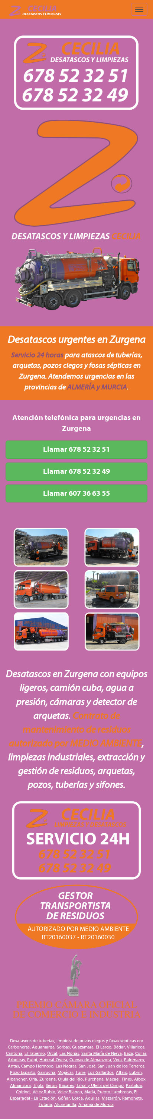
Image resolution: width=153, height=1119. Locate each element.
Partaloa (134, 1085)
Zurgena (47, 1079)
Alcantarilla (65, 1104)
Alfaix (121, 1072)
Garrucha (46, 1072)
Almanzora (20, 1085)
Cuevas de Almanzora (90, 1059)
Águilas (92, 1098)
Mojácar (65, 1072)
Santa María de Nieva (101, 1053)
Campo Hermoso (37, 1066)
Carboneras (19, 1047)
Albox (140, 1079)
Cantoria (14, 1053)
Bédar (119, 1047)
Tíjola (38, 1085)
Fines (127, 1079)
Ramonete (132, 1098)
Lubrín (135, 1072)
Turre (80, 1072)
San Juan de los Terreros (121, 1066)
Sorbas (63, 1047)
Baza (128, 1053)
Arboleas (16, 1059)
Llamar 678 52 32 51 (76, 449)
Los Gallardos (101, 1072)
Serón (51, 1085)
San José (87, 1066)
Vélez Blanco (70, 1091)
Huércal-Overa (53, 1059)
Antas (13, 1066)
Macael (113, 1079)
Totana (45, 1104)
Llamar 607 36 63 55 (76, 493)
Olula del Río (70, 1079)
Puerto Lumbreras (114, 1091)
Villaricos (135, 1047)
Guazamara (83, 1047)
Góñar (64, 1098)
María (89, 1091)
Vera (117, 1059)
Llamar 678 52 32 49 (76, 471)
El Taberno (35, 1053)
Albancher (17, 1079)
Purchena (94, 1079)
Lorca (77, 1098)
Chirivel (23, 1091)
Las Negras (66, 1066)
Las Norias (69, 1053)
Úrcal (52, 1053)
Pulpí (32, 1059)
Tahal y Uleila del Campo (100, 1085)
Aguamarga (43, 1047)
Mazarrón (111, 1098)
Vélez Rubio (44, 1091)
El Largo (103, 1047)
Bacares (66, 1085)
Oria (33, 1079)
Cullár (140, 1053)
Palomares (134, 1059)
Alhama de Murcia (96, 1104)
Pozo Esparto (22, 1072)
